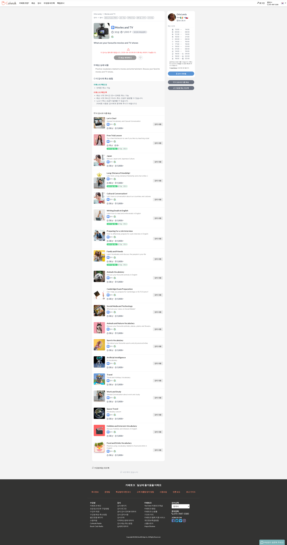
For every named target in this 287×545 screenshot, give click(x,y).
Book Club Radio (96, 526)
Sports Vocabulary (115, 340)
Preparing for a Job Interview (120, 231)
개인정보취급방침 (151, 520)
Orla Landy (98, 14)
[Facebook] (173, 521)
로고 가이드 (191, 492)
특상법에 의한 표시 (123, 492)
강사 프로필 (182, 74)
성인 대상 (122, 17)
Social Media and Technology (120, 306)
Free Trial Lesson (114, 135)
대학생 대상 (131, 17)
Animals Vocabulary (115, 272)
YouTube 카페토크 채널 (153, 506)
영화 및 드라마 (141, 17)
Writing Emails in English (117, 210)
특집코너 (60, 3)
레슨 (33, 3)
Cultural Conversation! (117, 193)
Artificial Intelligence (116, 357)
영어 (101, 17)
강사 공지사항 (122, 514)
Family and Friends (115, 251)
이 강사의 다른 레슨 (182, 82)
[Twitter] (177, 521)
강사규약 (120, 517)
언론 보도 (176, 492)
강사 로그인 (122, 508)
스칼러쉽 (93, 520)
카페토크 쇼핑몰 (150, 511)
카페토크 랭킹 (149, 508)
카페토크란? (24, 3)
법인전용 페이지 (96, 517)
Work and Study (114, 392)
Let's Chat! (111, 118)
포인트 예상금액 (139, 32)
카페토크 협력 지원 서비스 (154, 517)
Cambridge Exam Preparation (120, 289)
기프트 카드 (149, 514)
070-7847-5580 (181, 513)
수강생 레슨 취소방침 (98, 514)
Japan (109, 156)
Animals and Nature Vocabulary (120, 323)
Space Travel (112, 409)
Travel (109, 374)
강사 (39, 3)
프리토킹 (150, 17)
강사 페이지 (122, 506)
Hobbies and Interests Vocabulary (122, 426)
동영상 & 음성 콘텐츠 (111, 17)
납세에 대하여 (122, 526)
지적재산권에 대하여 (125, 520)
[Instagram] (184, 521)
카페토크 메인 (95, 506)
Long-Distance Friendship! (118, 173)
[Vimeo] (181, 521)
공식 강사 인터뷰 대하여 (126, 511)
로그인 (262, 3)
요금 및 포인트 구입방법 (99, 508)
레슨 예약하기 (126, 58)
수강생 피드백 (49, 3)
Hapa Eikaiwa (149, 526)
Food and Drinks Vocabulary (119, 443)
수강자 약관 (94, 511)
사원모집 (163, 492)
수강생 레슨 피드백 (182, 88)
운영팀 (107, 492)
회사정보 (95, 492)
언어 (95, 17)
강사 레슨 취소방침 (124, 523)
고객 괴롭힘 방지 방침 (145, 492)
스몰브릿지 (148, 523)
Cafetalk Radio (96, 523)
